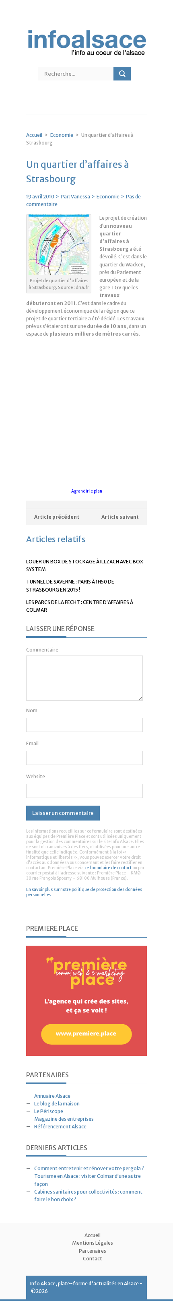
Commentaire (42, 650)
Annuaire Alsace (52, 1096)
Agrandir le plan (86, 491)
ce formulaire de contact (108, 867)
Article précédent (56, 517)
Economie (61, 135)
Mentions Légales (92, 1243)
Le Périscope (48, 1111)
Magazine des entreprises (64, 1119)
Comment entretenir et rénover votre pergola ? (89, 1168)
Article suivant (120, 517)
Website (35, 776)
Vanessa (80, 197)
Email (32, 743)
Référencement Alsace (60, 1127)
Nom (31, 710)
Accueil (34, 135)
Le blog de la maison (57, 1104)
